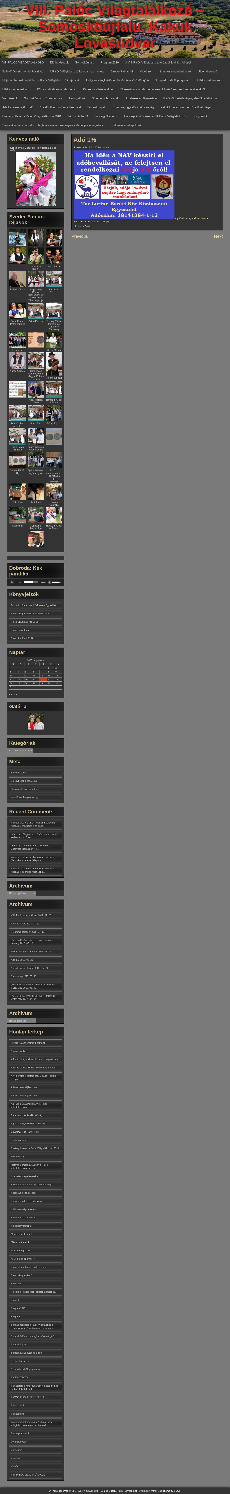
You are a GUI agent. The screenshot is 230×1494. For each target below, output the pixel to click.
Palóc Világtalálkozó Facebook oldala (30, 613)
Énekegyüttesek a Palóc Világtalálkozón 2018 (31, 116)
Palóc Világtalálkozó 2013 (24, 621)
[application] (35, 582)
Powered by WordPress (150, 1491)
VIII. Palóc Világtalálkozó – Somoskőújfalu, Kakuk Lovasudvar (115, 26)
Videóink (145, 71)
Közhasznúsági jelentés (23, 1209)
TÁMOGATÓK (18, 923)
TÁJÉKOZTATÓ (77, 116)
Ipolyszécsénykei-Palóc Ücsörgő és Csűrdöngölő (117, 80)
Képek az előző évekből (98, 89)
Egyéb (88, 226)
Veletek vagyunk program (24, 951)
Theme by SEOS (172, 1491)
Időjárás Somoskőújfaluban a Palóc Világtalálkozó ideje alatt (41, 80)
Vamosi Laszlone (20, 857)
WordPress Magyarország (24, 797)
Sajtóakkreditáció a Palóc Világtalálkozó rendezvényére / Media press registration (54, 125)
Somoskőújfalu (84, 62)
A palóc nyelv (18, 1051)
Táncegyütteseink (105, 116)
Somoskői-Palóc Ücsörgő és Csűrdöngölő (32, 1336)
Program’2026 (110, 62)
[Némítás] (49, 582)
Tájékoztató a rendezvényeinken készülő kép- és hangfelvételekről (162, 89)
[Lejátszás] (12, 582)
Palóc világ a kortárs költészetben (28, 1267)
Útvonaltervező (207, 71)
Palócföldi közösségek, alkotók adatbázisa (190, 98)
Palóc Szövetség (20, 630)
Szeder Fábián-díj (122, 71)
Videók (14, 1466)
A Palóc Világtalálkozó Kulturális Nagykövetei (34, 1059)
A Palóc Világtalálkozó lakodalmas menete (77, 71)
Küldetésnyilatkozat (21, 1225)
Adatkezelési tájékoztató (141, 98)
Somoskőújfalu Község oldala (43, 98)
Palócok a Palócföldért (22, 638)
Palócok (15, 1300)
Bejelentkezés (18, 772)
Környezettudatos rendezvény (56, 89)
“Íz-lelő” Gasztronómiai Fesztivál (22, 71)
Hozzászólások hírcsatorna (25, 789)
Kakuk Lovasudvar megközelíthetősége (185, 107)
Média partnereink (208, 80)
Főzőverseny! (18, 1156)
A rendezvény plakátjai (22, 968)
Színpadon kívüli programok (173, 80)
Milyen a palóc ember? (22, 1258)
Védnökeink (10, 98)
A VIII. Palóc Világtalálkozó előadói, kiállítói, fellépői (158, 62)
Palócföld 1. (17, 1283)
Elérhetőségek (59, 62)
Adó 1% (15, 960)
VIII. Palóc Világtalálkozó (24, 915)
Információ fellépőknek (127, 125)
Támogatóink (77, 98)
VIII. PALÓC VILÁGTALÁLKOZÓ (23, 62)
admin (105, 147)
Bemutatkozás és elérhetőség (26, 1115)
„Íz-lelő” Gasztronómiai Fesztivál (28, 1043)
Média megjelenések (15, 89)
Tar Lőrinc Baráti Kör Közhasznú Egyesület (33, 605)
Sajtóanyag (17, 976)
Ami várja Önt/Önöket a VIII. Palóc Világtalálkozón (155, 116)
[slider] (31, 582)
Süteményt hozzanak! (105, 98)
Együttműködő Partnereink (25, 1131)
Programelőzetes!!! (21, 932)
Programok (201, 116)
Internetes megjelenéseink (174, 71)
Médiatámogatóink (20, 1250)
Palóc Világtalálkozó (21, 1275)
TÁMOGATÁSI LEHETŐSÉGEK (28, 1397)
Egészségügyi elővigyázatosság (133, 107)
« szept (13, 694)
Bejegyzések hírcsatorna (24, 781)
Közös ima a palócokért (23, 1217)
